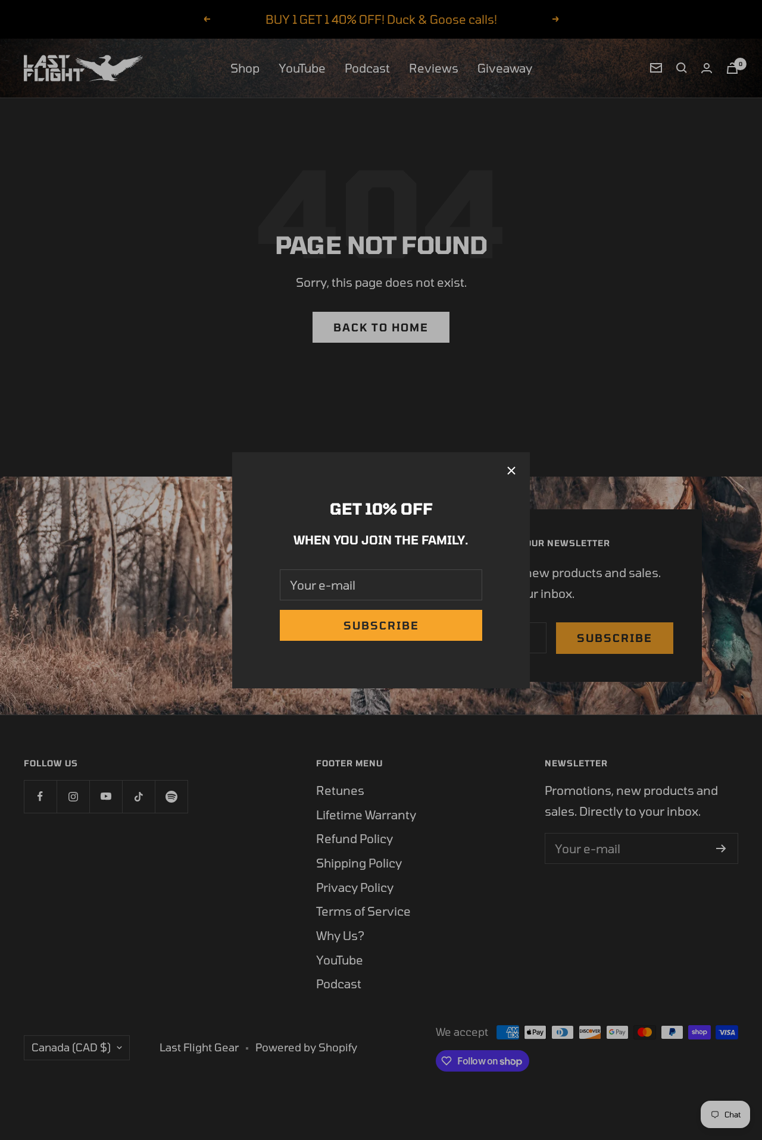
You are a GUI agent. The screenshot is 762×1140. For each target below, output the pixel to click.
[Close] (511, 470)
